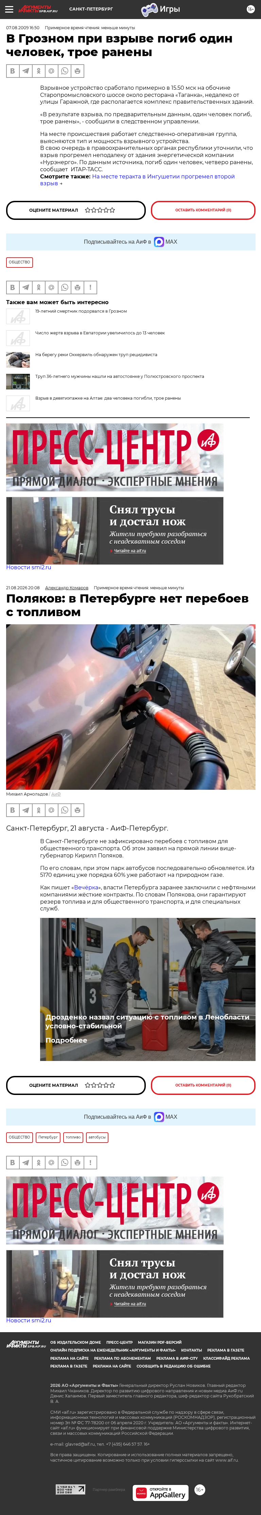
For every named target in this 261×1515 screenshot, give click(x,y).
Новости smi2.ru (28, 567)
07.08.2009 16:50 (22, 27)
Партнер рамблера (109, 1489)
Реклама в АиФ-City (177, 1358)
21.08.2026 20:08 (23, 587)
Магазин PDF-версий (159, 1342)
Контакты (191, 1350)
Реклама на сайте (69, 1358)
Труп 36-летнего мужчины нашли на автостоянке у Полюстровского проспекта (119, 376)
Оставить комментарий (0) (203, 210)
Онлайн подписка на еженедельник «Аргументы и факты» (113, 1350)
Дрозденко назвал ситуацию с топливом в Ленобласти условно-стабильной (147, 1021)
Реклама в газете (225, 1350)
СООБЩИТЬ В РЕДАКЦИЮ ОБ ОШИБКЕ (174, 1366)
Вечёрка (86, 887)
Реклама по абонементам (122, 1358)
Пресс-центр (119, 1342)
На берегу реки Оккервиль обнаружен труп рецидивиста (96, 354)
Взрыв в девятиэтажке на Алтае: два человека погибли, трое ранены (108, 398)
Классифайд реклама (226, 1358)
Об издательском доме (75, 1342)
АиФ (56, 794)
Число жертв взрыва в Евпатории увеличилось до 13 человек (100, 332)
